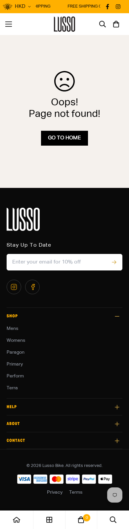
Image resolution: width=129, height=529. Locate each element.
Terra (12, 388)
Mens (12, 328)
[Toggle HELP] (117, 407)
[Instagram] (14, 287)
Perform (15, 376)
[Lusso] (64, 24)
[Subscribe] (114, 262)
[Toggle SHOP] (117, 316)
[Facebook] (32, 287)
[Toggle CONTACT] (117, 441)
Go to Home (64, 138)
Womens (16, 340)
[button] (116, 24)
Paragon (15, 352)
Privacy (55, 492)
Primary (15, 364)
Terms (75, 492)
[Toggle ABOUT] (117, 424)
